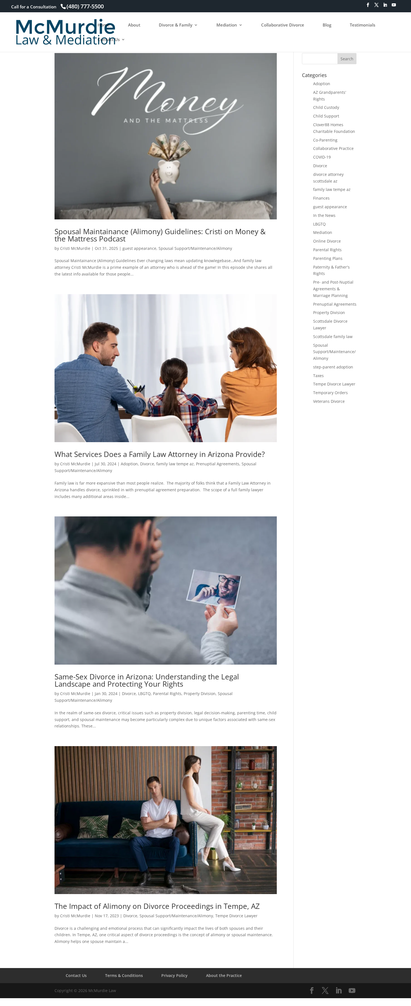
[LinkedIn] (385, 6)
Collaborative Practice (333, 148)
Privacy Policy (174, 975)
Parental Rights (167, 693)
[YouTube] (394, 6)
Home (104, 25)
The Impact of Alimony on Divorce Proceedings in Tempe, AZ (157, 906)
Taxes (318, 375)
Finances (321, 198)
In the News (324, 215)
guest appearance (139, 248)
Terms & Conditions (124, 975)
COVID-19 (322, 157)
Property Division (200, 693)
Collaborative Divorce (282, 25)
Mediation (226, 25)
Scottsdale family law (333, 336)
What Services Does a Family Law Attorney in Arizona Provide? (160, 454)
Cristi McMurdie (75, 248)
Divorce (147, 463)
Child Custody (326, 107)
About (134, 25)
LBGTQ (144, 693)
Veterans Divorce (329, 401)
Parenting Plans (327, 258)
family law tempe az (175, 463)
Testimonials (362, 25)
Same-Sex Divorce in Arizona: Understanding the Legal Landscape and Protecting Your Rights (147, 680)
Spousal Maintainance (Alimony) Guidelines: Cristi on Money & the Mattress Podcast (160, 235)
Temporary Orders (330, 392)
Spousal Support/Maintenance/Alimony (195, 248)
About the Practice (224, 975)
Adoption (129, 463)
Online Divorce (327, 241)
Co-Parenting (325, 140)
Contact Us (109, 39)
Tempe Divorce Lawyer (236, 915)
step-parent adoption (333, 367)
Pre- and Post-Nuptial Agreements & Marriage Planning (333, 288)
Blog (327, 25)
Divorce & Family (175, 25)
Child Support (326, 116)
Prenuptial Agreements (217, 463)
